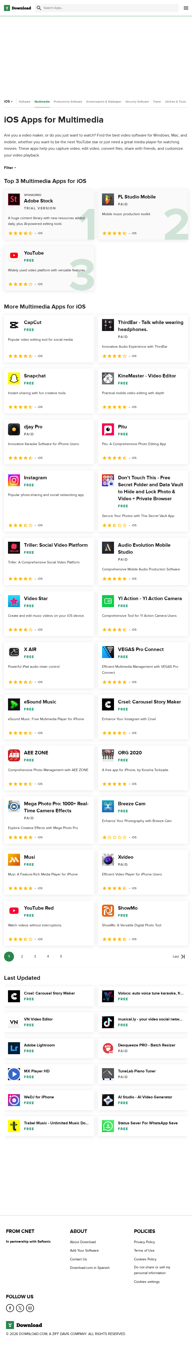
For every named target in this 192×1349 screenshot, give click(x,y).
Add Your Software (84, 1251)
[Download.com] (17, 8)
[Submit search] (39, 8)
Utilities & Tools (175, 101)
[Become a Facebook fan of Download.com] (10, 1308)
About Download (83, 1242)
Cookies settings (147, 1282)
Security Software (137, 101)
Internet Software (18, 101)
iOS (7, 101)
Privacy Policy (144, 1242)
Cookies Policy (145, 1259)
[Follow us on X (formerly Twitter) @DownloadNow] (20, 1308)
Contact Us (78, 1259)
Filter (8, 167)
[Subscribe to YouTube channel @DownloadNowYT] (30, 1308)
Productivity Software (68, 101)
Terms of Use (144, 1251)
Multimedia (42, 102)
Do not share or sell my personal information (152, 1270)
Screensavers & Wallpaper (104, 101)
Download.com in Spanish (90, 1268)
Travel (157, 101)
